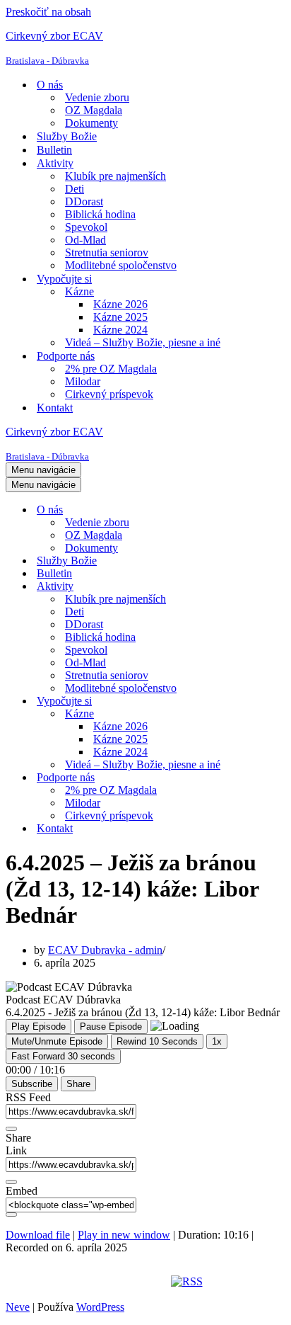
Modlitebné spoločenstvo (121, 265)
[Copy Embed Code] (11, 1214)
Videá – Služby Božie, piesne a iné (142, 342)
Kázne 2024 (120, 330)
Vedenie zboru (97, 97)
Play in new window (124, 1235)
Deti (74, 189)
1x (217, 1041)
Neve (18, 1307)
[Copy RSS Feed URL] (11, 1129)
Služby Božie (67, 136)
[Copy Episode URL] (11, 1182)
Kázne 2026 (120, 304)
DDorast (84, 201)
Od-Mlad (85, 240)
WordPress (100, 1307)
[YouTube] (155, 1281)
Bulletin (54, 150)
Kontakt (55, 408)
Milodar (82, 381)
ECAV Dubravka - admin (105, 950)
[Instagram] (130, 1281)
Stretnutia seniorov (106, 252)
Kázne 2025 (120, 317)
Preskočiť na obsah (48, 12)
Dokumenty (91, 123)
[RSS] (187, 1281)
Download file (38, 1235)
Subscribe (31, 1084)
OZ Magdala (93, 110)
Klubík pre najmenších (115, 176)
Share (78, 1084)
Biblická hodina (100, 214)
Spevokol (86, 227)
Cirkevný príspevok (109, 394)
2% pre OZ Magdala (111, 369)
